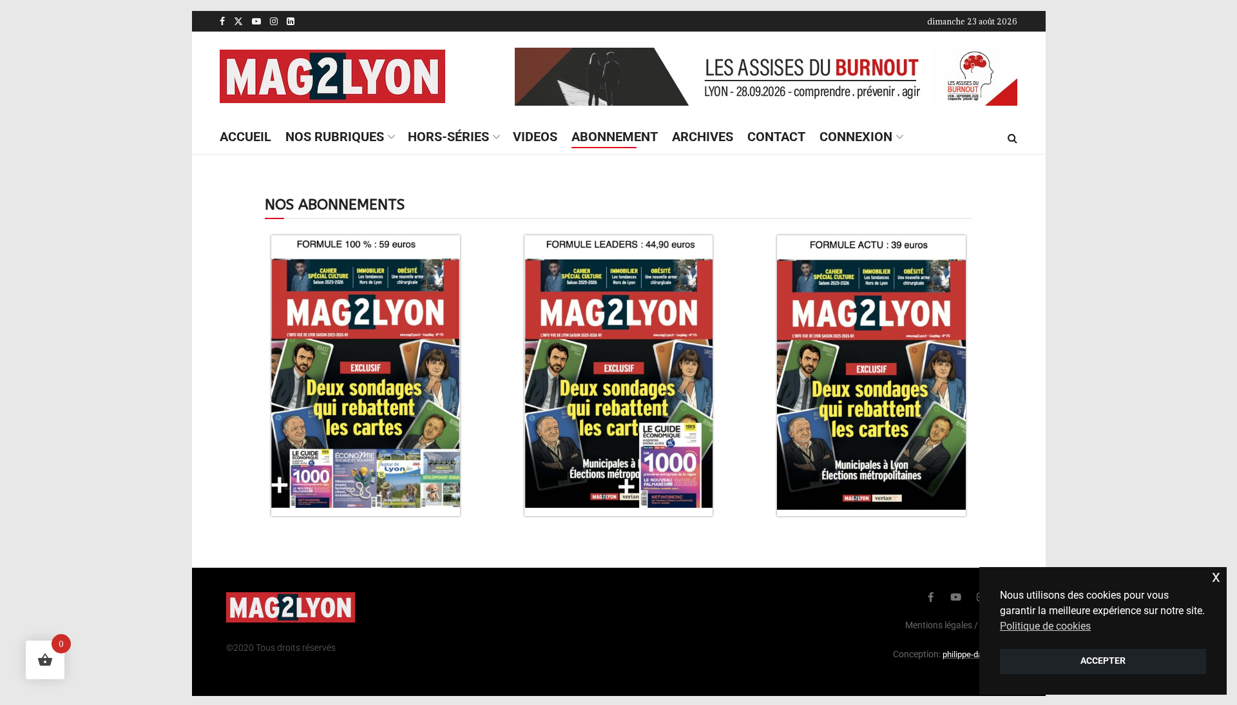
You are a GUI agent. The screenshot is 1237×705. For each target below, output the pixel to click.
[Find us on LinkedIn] (290, 21)
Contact (776, 136)
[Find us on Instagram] (274, 21)
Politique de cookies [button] (1045, 626)
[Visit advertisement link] (766, 77)
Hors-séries (448, 136)
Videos (535, 136)
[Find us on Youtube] (256, 21)
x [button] (1216, 576)
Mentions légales (938, 625)
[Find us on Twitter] (238, 21)
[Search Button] (1012, 138)
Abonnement (614, 136)
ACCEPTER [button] (1103, 660)
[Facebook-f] (930, 597)
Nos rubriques (334, 136)
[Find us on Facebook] (222, 21)
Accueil (245, 136)
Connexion (856, 136)
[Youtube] (956, 597)
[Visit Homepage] (332, 76)
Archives (702, 136)
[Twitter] (905, 597)
